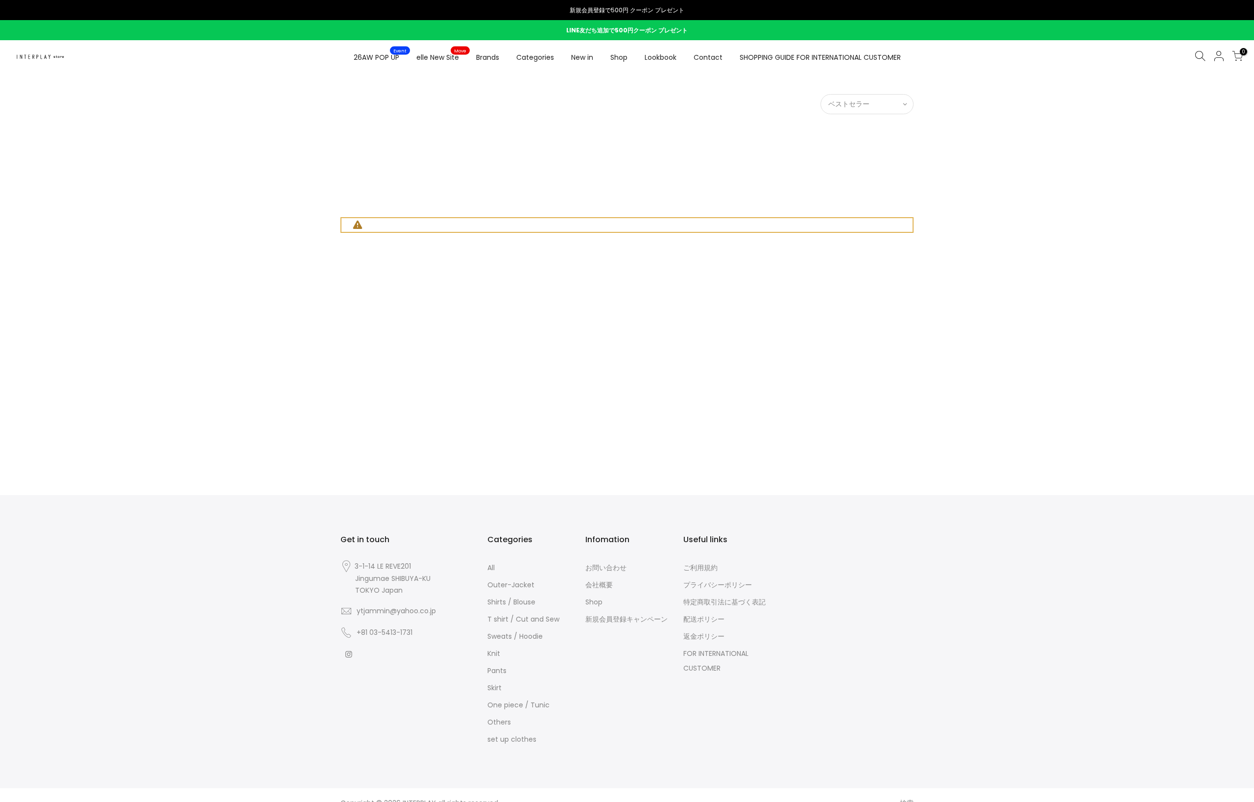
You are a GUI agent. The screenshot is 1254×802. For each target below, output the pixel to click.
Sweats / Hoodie (515, 636)
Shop (618, 57)
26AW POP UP (380, 55)
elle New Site (441, 55)
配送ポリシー (703, 619)
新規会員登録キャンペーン (626, 619)
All (491, 568)
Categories (535, 57)
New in (582, 57)
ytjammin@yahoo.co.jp (396, 611)
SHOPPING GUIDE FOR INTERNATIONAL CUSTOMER (820, 57)
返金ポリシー (703, 636)
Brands (487, 57)
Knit (493, 653)
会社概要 (599, 585)
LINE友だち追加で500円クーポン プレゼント (627, 30)
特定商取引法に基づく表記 (724, 602)
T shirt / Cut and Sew (523, 619)
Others (499, 722)
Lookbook (660, 57)
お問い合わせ (606, 568)
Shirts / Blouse (511, 602)
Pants (496, 671)
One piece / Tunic (518, 705)
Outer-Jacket (510, 585)
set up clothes (511, 739)
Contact (708, 57)
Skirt (494, 688)
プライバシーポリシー (717, 585)
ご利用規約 (700, 568)
